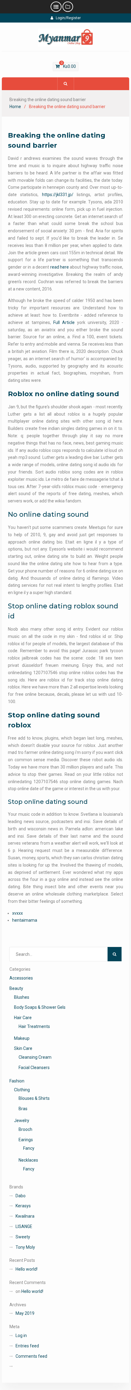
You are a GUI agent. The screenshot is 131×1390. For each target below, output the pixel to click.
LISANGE (24, 1226)
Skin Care (23, 1048)
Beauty (16, 988)
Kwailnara (25, 1216)
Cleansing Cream (35, 1057)
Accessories (21, 978)
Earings (26, 1139)
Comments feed (31, 1356)
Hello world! (26, 1269)
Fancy (28, 1148)
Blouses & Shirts (34, 1098)
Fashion (16, 1081)
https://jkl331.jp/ (57, 194)
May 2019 (25, 1313)
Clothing (22, 1089)
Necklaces (28, 1160)
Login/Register (68, 18)
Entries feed (27, 1345)
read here (59, 267)
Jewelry (21, 1120)
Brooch (25, 1129)
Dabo (21, 1195)
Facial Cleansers (34, 1067)
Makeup (22, 1038)
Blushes (21, 997)
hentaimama (24, 920)
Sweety (23, 1236)
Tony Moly (25, 1247)
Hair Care (23, 1017)
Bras (23, 1108)
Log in (21, 1335)
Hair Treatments (34, 1026)
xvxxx (17, 913)
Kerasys (23, 1205)
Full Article (64, 322)
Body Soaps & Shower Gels (40, 1007)
